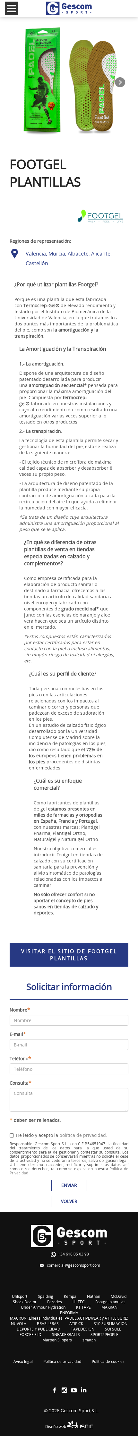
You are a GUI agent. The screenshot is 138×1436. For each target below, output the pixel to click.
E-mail (18, 1033)
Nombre (20, 1009)
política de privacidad (82, 1135)
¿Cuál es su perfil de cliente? (62, 673)
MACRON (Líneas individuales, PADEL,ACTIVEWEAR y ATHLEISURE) (69, 1318)
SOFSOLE (113, 1329)
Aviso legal (23, 1361)
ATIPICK (76, 1323)
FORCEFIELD (30, 1334)
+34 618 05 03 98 (73, 1254)
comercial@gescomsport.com (73, 1265)
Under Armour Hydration (43, 1307)
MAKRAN (109, 1307)
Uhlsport (19, 1296)
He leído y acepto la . (61, 1135)
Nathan (93, 1296)
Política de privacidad (62, 1361)
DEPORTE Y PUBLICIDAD (38, 1329)
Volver (69, 1201)
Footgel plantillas (110, 1302)
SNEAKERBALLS (66, 1334)
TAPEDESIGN (82, 1329)
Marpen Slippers (57, 1340)
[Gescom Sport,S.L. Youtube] (74, 1390)
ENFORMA (69, 1312)
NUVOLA (18, 1323)
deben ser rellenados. (35, 1119)
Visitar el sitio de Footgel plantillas (69, 955)
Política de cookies (108, 1361)
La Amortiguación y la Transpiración (62, 348)
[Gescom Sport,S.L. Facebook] (54, 1390)
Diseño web (56, 1426)
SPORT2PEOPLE (104, 1334)
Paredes (54, 1302)
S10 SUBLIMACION (110, 1323)
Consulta (20, 1082)
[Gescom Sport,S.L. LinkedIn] (83, 1390)
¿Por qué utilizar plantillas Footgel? (56, 284)
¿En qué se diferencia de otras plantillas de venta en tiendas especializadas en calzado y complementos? (60, 553)
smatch (89, 1340)
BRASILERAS (48, 1323)
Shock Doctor (25, 1302)
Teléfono (20, 1058)
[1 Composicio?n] (69, 82)
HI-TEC (79, 1302)
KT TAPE (83, 1307)
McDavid (118, 1296)
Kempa (70, 1296)
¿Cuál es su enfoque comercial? (58, 784)
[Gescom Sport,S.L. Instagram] (64, 1390)
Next (120, 82)
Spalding (45, 1296)
